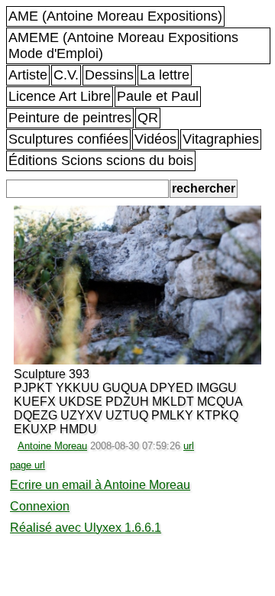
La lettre (164, 75)
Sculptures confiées (68, 139)
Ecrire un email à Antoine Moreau (100, 484)
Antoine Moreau (52, 446)
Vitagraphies (221, 139)
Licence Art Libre (59, 96)
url (188, 446)
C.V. (66, 75)
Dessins (109, 75)
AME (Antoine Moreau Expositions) (115, 16)
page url (27, 465)
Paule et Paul (158, 96)
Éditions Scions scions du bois (100, 160)
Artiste (27, 75)
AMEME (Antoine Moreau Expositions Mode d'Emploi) (123, 45)
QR (148, 117)
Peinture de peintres (69, 117)
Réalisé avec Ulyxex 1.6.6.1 (85, 527)
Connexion (40, 506)
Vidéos (155, 139)
